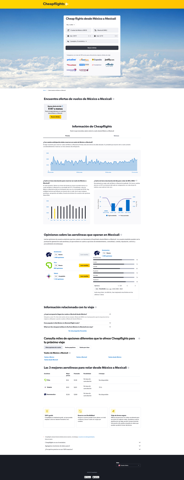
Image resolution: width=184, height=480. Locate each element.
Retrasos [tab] (116, 136)
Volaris (56, 273)
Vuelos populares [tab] (70, 347)
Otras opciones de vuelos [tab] (53, 347)
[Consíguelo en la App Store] (96, 477)
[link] (55, 117)
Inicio (44, 90)
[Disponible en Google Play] (88, 477)
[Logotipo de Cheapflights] (54, 4)
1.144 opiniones (59, 279)
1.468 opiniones (59, 257)
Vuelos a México (49, 357)
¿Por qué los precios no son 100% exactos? (59, 449)
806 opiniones (58, 268)
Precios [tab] (67, 136)
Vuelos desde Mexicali (51, 360)
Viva (55, 262)
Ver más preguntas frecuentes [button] (77, 331)
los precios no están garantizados (86, 437)
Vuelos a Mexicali (81, 357)
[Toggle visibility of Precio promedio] (124, 215)
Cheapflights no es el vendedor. (55, 442)
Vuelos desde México (114, 357)
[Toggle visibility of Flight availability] (111, 215)
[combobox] (71, 25)
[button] (77, 36)
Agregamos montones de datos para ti (57, 446)
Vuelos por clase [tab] (84, 347)
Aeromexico (57, 251)
